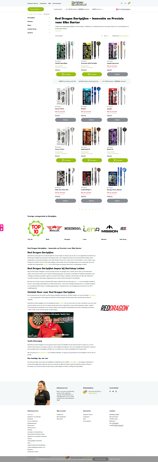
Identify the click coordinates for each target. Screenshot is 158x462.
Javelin (109, 109)
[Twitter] (113, 391)
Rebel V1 (110, 149)
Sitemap (30, 429)
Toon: (105, 36)
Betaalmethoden (32, 423)
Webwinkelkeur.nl (42, 352)
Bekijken (117, 74)
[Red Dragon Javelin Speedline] (65, 50)
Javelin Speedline (61, 63)
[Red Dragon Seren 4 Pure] (65, 136)
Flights (71, 362)
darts (77, 281)
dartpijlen (45, 264)
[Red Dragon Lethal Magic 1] (91, 176)
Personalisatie (57, 3)
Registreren (60, 414)
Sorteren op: (115, 36)
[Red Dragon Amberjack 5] (91, 136)
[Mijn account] (125, 3)
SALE (49, 3)
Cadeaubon (43, 3)
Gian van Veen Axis (61, 190)
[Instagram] (116, 391)
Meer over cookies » (115, 459)
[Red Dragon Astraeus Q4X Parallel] (91, 50)
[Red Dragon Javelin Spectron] (117, 50)
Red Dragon (58, 61)
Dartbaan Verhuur (33, 3)
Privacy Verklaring (32, 421)
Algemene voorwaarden (34, 416)
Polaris (83, 109)
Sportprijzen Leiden (33, 451)
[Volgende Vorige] (102, 209)
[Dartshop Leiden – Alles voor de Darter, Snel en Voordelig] (78, 3)
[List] (102, 36)
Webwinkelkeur (126, 9)
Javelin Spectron (113, 63)
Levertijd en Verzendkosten (35, 432)
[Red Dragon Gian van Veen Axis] (65, 176)
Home (34, 14)
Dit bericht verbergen (100, 459)
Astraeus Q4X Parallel (89, 63)
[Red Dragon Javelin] (117, 95)
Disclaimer (30, 419)
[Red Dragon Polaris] (91, 95)
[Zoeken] (121, 3)
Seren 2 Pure (59, 109)
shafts (77, 362)
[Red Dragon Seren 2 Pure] (65, 95)
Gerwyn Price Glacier (114, 190)
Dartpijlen (40, 14)
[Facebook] (110, 391)
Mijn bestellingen (61, 416)
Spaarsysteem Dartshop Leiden (36, 434)
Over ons (30, 414)
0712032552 (115, 423)
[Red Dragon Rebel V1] (117, 136)
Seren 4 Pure (59, 149)
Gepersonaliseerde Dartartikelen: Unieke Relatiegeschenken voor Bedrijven (37, 447)
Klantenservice (32, 427)
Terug (30, 14)
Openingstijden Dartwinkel (35, 440)
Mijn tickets (60, 419)
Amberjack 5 (85, 149)
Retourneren (31, 425)
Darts (29, 443)
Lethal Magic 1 (86, 190)
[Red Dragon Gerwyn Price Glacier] (117, 176)
